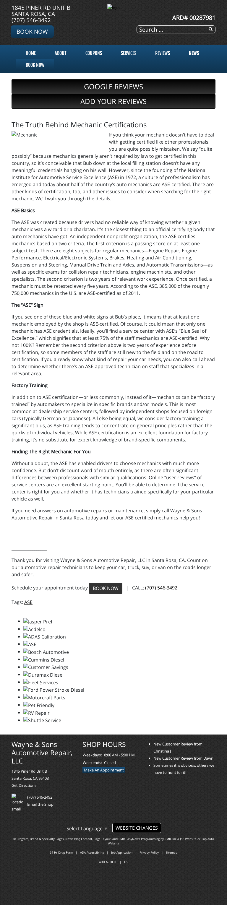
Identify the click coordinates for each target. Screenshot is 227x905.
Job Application (121, 852)
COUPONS (93, 53)
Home (31, 53)
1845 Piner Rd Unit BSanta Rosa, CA (41, 11)
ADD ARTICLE (108, 862)
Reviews (162, 53)
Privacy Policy (149, 852)
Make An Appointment (104, 770)
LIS (126, 862)
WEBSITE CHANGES (137, 828)
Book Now (32, 31)
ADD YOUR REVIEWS (113, 101)
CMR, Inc (170, 839)
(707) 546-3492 (31, 20)
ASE (28, 602)
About (61, 53)
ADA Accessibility (92, 852)
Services (128, 53)
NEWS (194, 53)
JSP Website (188, 839)
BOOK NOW (106, 588)
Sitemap (171, 852)
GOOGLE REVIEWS (113, 86)
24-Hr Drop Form (61, 852)
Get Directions (24, 785)
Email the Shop (40, 804)
